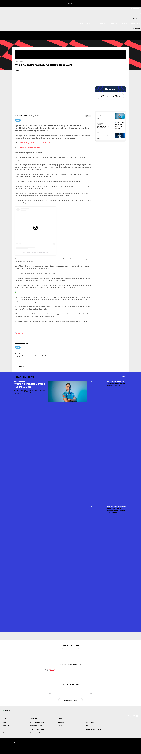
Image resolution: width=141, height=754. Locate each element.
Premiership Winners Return (30, 148)
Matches (5, 732)
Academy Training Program (37, 729)
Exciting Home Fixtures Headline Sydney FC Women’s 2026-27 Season (104, 137)
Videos (87, 23)
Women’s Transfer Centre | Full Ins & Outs (29, 385)
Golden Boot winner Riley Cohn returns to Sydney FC (116, 384)
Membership (6, 725)
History (60, 729)
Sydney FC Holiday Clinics (37, 722)
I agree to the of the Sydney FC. (30, 360)
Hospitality (103, 23)
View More (123, 376)
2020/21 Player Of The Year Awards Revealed (35, 143)
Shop (87, 725)
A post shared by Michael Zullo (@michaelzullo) (35, 252)
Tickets (4, 722)
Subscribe (21, 366)
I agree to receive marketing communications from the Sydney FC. (35, 362)
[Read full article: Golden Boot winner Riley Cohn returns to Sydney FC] (120, 125)
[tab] (104, 96)
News (81, 23)
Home (16, 61)
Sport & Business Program (37, 732)
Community (113, 23)
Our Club (124, 23)
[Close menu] (135, 749)
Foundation (134, 23)
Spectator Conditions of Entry (93, 729)
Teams (94, 23)
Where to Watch (90, 722)
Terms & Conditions (122, 742)
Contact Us (61, 722)
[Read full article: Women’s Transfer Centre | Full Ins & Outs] (120, 116)
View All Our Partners (70, 700)
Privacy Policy (28, 360)
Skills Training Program (36, 725)
